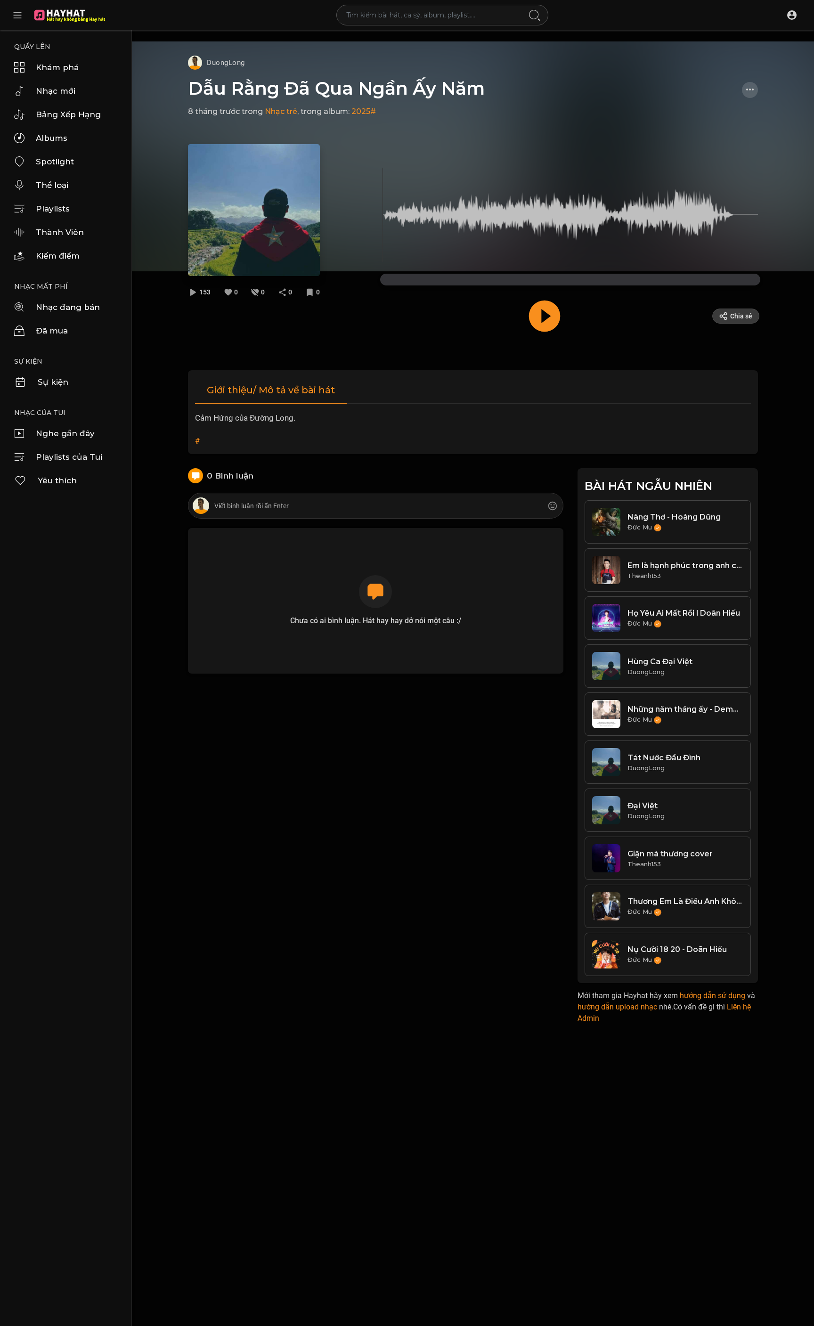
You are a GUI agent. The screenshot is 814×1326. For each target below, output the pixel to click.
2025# (363, 111)
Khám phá (57, 67)
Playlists (53, 208)
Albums (51, 138)
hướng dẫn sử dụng (712, 995)
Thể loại (52, 185)
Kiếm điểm (58, 255)
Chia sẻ (741, 316)
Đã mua (52, 330)
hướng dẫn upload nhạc (617, 1006)
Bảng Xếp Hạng (68, 114)
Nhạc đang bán (68, 307)
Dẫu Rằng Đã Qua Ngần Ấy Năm (336, 88)
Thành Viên (60, 232)
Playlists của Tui (69, 457)
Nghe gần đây (65, 433)
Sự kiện (53, 382)
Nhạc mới (55, 91)
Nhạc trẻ (281, 111)
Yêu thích (57, 480)
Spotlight (55, 161)
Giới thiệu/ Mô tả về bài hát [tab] (271, 390)
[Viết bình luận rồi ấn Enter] (375, 506)
